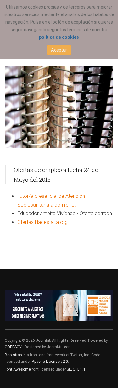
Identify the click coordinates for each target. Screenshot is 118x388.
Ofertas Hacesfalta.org (42, 222)
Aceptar (59, 50)
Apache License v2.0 (50, 361)
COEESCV (13, 347)
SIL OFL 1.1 (76, 369)
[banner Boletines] (59, 305)
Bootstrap (13, 355)
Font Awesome (18, 369)
